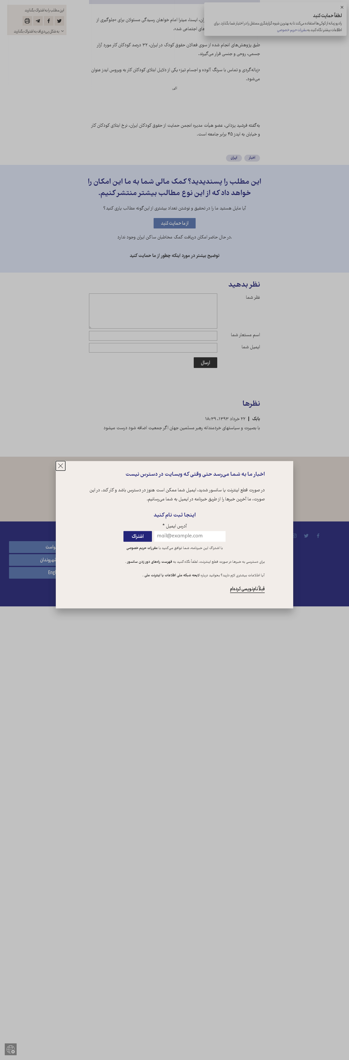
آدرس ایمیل (174, 526)
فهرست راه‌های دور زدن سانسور (149, 562)
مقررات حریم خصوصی (142, 548)
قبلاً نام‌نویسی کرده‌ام (247, 589)
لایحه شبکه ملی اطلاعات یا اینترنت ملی (171, 575)
